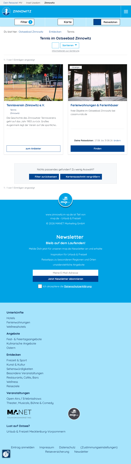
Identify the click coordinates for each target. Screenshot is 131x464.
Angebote (13, 333)
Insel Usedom (33, 2)
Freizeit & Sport (17, 360)
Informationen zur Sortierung (65, 50)
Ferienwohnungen (18, 322)
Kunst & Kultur (16, 364)
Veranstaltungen (18, 393)
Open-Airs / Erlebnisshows (24, 398)
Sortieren (68, 45)
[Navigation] (126, 12)
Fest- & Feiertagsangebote (24, 339)
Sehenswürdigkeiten (20, 369)
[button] (23, 11)
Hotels (11, 318)
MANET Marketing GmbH (70, 223)
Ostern (11, 348)
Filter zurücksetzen (45, 176)
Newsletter (81, 451)
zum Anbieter (33, 148)
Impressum (46, 447)
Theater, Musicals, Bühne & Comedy (30, 403)
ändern (117, 140)
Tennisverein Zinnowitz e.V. (26, 105)
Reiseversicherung (57, 451)
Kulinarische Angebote (21, 343)
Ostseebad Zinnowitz (31, 31)
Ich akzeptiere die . (67, 286)
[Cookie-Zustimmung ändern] (6, 454)
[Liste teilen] (55, 45)
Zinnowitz (49, 2)
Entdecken (55, 31)
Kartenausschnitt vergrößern (82, 176)
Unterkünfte (15, 312)
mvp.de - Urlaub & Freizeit (65, 218)
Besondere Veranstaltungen (25, 373)
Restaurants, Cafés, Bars (23, 377)
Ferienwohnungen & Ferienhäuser (94, 105)
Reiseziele (13, 386)
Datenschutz (67, 447)
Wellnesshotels (16, 327)
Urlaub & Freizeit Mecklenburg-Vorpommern (36, 431)
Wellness (12, 382)
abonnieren (65, 278)
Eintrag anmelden (22, 447)
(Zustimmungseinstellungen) (99, 447)
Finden (97, 148)
